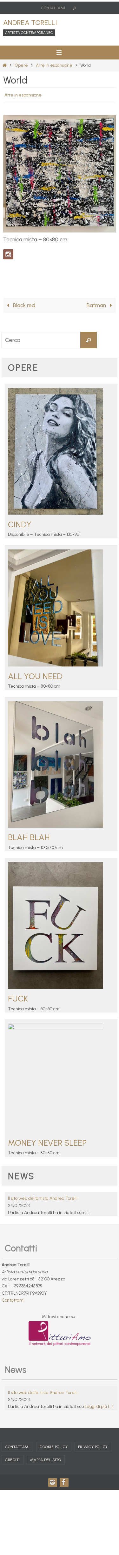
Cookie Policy (54, 1450)
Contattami (53, 8)
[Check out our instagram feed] (8, 253)
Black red (23, 309)
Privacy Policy (93, 1450)
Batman (97, 309)
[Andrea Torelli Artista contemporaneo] (52, 1486)
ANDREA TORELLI (30, 22)
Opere (21, 65)
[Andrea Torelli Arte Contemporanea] (64, 1486)
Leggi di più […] (99, 1410)
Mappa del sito (45, 1463)
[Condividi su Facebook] (8, 271)
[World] (59, 229)
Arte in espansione (54, 65)
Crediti (12, 1463)
